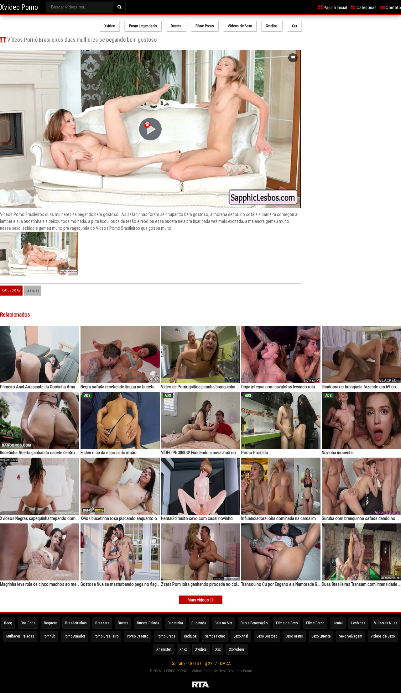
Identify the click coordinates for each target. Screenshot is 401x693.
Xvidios (272, 26)
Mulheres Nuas (385, 623)
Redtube (190, 636)
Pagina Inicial (335, 7)
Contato (393, 7)
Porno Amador (74, 636)
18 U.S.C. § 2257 (202, 663)
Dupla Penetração (254, 623)
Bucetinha (175, 623)
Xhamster (163, 649)
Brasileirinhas (76, 623)
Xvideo (109, 26)
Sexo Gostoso (267, 636)
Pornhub (49, 636)
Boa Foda (28, 623)
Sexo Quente (321, 636)
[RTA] (200, 685)
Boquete (50, 623)
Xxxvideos (237, 649)
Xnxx (183, 649)
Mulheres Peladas (20, 636)
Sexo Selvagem (350, 636)
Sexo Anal (240, 636)
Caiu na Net (223, 623)
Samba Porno (215, 636)
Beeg (8, 623)
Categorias (366, 7)
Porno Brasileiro (106, 636)
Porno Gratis (166, 636)
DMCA (225, 663)
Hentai (338, 623)
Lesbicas (32, 290)
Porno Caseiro (137, 636)
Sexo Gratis (294, 636)
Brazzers (102, 623)
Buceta (176, 26)
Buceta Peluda (148, 623)
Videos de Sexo (240, 26)
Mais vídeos (199, 599)
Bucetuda (198, 623)
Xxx (294, 26)
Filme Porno (204, 26)
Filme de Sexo (287, 623)
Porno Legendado (143, 26)
